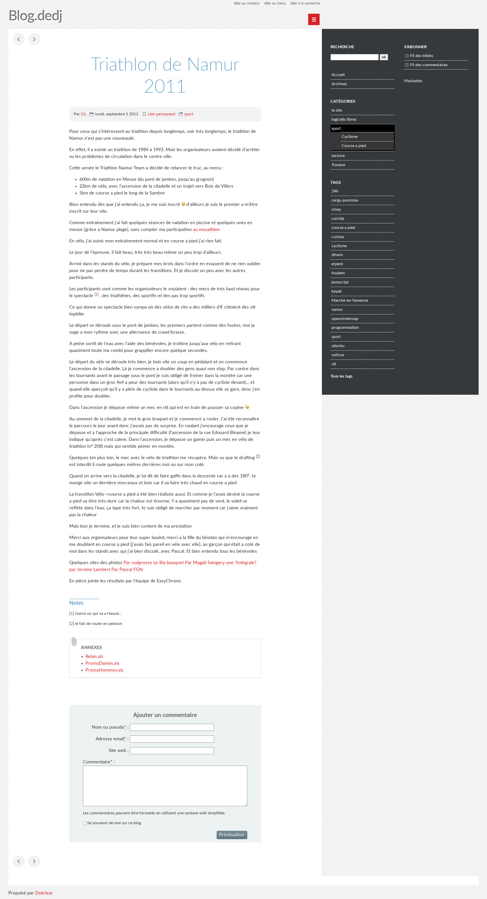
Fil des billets (421, 56)
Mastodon (413, 81)
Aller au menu (275, 3)
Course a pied (354, 146)
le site (337, 110)
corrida (338, 219)
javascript (340, 282)
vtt (334, 364)
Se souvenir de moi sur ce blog (114, 823)
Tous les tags (342, 376)
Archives (339, 84)
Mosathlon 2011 (18, 39)
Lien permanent (162, 114)
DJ (83, 114)
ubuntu (338, 346)
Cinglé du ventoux (34, 39)
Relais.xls (94, 656)
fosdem (338, 273)
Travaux (338, 165)
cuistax (338, 237)
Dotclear (44, 893)
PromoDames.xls (102, 663)
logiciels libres (344, 119)
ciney (336, 209)
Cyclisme (350, 137)
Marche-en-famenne (350, 300)
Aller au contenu (246, 3)
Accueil (338, 75)
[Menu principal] (314, 19)
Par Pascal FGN (127, 569)
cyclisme (339, 246)
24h (335, 191)
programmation (345, 328)
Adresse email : (112, 739)
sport (189, 114)
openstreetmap (345, 319)
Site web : (119, 750)
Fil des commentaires (429, 65)
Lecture (338, 156)
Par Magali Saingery (205, 563)
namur (337, 310)
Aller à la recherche (305, 3)
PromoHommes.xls (104, 670)
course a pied (343, 228)
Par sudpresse (138, 563)
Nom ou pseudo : (110, 727)
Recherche (342, 47)
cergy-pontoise (345, 200)
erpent (337, 264)
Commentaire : (99, 762)
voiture (338, 355)
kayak (337, 291)
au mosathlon (206, 229)
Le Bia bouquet (168, 563)
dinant (337, 255)
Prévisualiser (232, 835)
